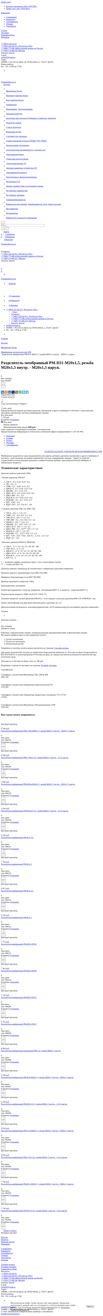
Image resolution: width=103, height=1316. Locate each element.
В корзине (14, 420)
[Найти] (7, 228)
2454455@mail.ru (8, 57)
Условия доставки (8, 1267)
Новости (4, 1240)
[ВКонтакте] (2, 392)
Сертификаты (12, 22)
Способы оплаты (61, 648)
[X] (13, 392)
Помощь (4, 1260)
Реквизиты (10, 19)
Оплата (9, 440)
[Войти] (2, 266)
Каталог (4, 1237)
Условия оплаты (8, 1264)
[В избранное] (3, 383)
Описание (10, 436)
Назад (14, 312)
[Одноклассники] (6, 392)
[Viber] (16, 392)
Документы (11, 26)
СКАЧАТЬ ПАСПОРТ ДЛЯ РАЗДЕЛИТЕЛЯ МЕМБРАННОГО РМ (73, 451)
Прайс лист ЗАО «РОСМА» (18, 9)
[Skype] (23, 392)
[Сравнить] (3, 386)
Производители (7, 1242)
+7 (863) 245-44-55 (9, 44)
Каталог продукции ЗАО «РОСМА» (21, 6)
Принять (90, 1306)
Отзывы (9, 24)
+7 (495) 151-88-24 (13, 51)
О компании (11, 17)
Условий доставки (49, 665)
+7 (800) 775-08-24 (22, 48)
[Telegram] (27, 392)
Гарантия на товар (9, 1269)
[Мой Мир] (9, 392)
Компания (5, 1244)
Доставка (10, 443)
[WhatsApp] (20, 392)
